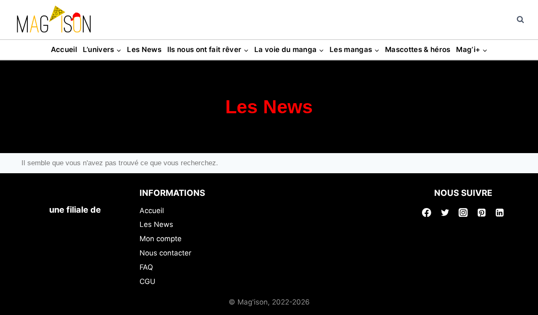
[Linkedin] (500, 212)
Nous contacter (165, 253)
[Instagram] (463, 212)
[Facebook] (426, 212)
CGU (148, 281)
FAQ (146, 267)
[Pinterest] (481, 212)
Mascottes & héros (418, 49)
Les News (144, 49)
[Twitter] (445, 212)
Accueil (64, 49)
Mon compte (161, 238)
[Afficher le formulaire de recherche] (520, 19)
